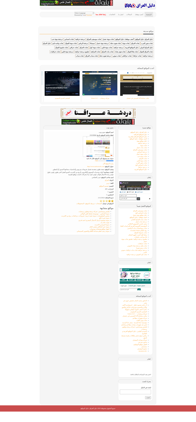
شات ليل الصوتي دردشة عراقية (137, 254)
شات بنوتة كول (95, 47)
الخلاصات (112, 14)
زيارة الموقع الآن (108, 163)
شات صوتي (117, 56)
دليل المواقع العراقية (140, 134)
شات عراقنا (137, 56)
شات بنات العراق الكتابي (139, 219)
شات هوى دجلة (115, 43)
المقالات (129, 14)
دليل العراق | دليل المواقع (144, 39)
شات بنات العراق (107, 52)
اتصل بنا (120, 14)
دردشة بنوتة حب (57, 39)
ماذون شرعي (142, 342)
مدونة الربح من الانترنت (102, 225)
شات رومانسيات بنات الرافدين (137, 228)
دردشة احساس (142, 152)
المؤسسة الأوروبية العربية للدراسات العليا (133, 226)
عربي (108, 183)
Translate (89, 15)
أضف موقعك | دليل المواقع (125, 39)
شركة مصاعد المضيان (140, 340)
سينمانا (92, 43)
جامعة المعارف (142, 349)
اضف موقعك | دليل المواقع (138, 217)
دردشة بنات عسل (141, 222)
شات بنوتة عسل (108, 39)
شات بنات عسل (142, 147)
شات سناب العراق (91, 56)
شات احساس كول (141, 165)
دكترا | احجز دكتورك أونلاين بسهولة (136, 309)
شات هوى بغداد (120, 52)
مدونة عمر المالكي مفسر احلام (99, 227)
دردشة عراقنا (142, 167)
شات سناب (80, 56)
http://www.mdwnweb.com (95, 166)
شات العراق (135, 43)
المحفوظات (80, 203)
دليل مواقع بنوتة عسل (140, 215)
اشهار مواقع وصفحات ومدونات (99, 229)
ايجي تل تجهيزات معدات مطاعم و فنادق (134, 325)
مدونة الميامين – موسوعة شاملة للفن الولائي (94, 214)
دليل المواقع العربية (131, 47)
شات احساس (69, 39)
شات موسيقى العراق (94, 39)
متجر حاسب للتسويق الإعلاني (137, 224)
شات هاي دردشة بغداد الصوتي (137, 246)
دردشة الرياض (83, 43)
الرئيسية (148, 14)
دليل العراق (47, 43)
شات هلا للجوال (132, 52)
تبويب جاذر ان (105, 222)
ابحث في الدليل (146, 387)
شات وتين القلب (141, 320)
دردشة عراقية (80, 39)
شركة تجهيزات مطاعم (140, 318)
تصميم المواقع (104, 186)
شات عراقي (74, 47)
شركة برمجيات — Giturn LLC (137, 314)
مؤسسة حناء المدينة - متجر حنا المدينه (134, 322)
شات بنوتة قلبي (107, 47)
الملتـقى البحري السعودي (138, 312)
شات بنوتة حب (142, 156)
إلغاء (96, 160)
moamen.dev (143, 351)
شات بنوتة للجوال (71, 43)
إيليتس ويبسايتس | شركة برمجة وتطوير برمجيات (94, 211)
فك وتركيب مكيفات (140, 237)
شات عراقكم (126, 56)
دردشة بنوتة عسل (102, 43)
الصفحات (99, 203)
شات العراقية (95, 52)
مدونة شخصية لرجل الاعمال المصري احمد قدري (94, 220)
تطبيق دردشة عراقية (82, 52)
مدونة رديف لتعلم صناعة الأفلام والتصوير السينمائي (93, 231)
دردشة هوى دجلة (105, 56)
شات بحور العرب (147, 43)
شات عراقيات (55, 52)
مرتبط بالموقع (90, 203)
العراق (107, 180)
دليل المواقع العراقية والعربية (137, 136)
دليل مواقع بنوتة (142, 141)
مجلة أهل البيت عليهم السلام (138, 235)
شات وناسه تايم (57, 43)
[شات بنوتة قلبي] (98, 121)
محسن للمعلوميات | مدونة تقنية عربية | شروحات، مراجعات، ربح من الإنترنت (85, 216)
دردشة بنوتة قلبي (67, 52)
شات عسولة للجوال (140, 232)
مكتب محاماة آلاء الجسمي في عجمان (135, 316)
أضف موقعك (139, 14)
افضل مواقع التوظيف (140, 344)
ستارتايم (144, 346)
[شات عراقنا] (98, 113)
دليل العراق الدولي (146, 47)
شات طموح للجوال (61, 47)
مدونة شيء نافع (104, 218)
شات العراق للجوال (146, 52)
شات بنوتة (125, 43)
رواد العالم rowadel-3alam (138, 230)
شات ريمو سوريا (141, 248)
